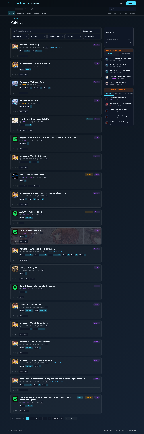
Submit (29, 13)
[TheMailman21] (15, 269)
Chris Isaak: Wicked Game (31, 174)
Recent (109, 93)
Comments (126, 54)
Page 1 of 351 (71, 418)
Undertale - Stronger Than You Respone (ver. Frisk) (43, 193)
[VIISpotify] (15, 139)
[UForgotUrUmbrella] (15, 46)
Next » (55, 418)
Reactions (111, 54)
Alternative (23, 130)
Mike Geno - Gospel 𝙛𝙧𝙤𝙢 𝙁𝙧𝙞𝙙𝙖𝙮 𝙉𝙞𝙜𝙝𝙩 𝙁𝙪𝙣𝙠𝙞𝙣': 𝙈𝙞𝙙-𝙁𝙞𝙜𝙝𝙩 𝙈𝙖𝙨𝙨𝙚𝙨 (52, 379)
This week (118, 93)
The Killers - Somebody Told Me (34, 119)
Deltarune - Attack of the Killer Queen (37, 249)
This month (128, 93)
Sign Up (131, 3)
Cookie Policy (131, 430)
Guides (36, 13)
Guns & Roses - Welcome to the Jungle (37, 286)
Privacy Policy (108, 430)
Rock (30, 130)
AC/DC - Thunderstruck (30, 212)
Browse (11, 13)
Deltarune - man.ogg (29, 45)
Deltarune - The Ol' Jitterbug (32, 156)
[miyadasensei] (15, 176)
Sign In (121, 3)
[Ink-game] (15, 120)
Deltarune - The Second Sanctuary (35, 360)
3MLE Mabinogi (129, 13)
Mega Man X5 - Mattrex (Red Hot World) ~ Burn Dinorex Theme (48, 137)
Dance (21, 278)
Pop (27, 278)
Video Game (23, 56)
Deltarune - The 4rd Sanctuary (33, 323)
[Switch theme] (114, 3)
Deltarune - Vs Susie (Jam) (31, 82)
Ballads (36, 186)
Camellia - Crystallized (30, 304)
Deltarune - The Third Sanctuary (34, 342)
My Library (20, 13)
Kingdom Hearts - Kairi (30, 230)
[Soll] (15, 83)
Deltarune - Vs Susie (28, 100)
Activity (44, 13)
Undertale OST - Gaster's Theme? (35, 63)
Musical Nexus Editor (115, 13)
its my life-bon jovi (28, 267)
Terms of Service (120, 430)
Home (11, 9)
